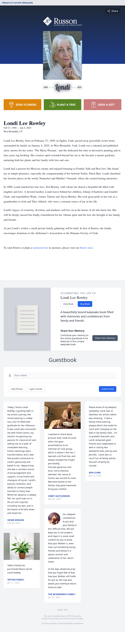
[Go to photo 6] (67, 427)
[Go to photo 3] (61, 427)
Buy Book (85, 303)
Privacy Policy (54, 618)
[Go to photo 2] (59, 427)
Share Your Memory (105, 338)
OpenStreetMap (66, 623)
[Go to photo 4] (63, 427)
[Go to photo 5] (65, 427)
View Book (68, 303)
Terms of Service (71, 618)
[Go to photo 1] (58, 427)
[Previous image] (47, 415)
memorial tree (40, 247)
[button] (22, 546)
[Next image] (77, 415)
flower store (86, 247)
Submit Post (108, 388)
